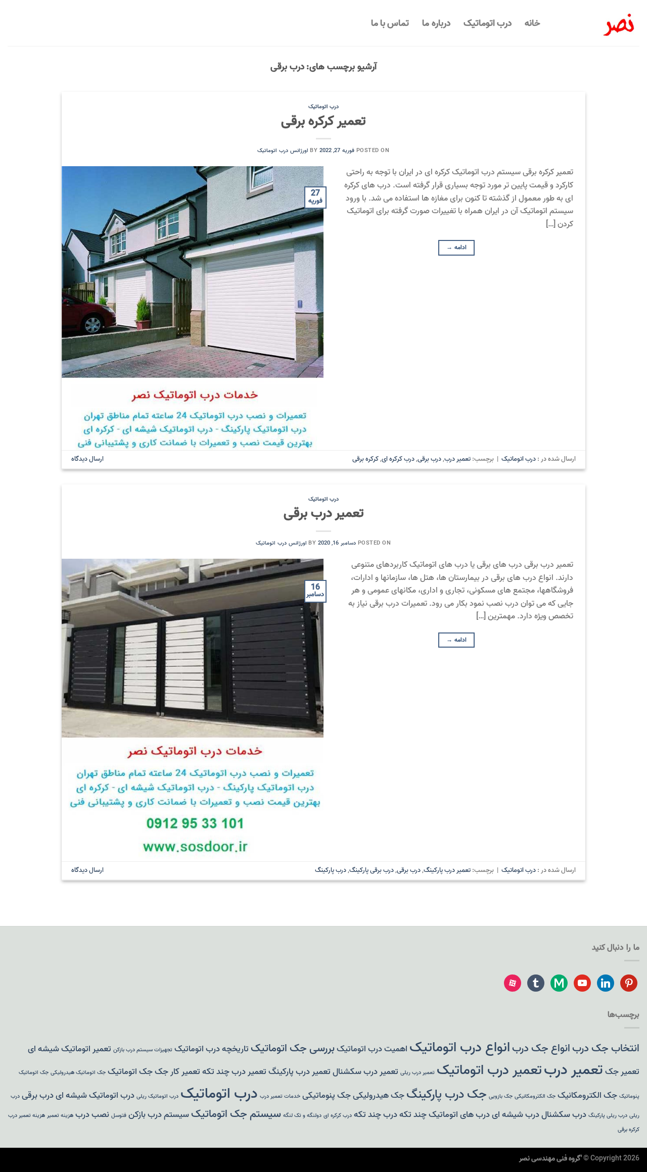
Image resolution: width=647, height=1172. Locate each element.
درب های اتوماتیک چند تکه (444, 1114)
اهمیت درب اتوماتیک (372, 1049)
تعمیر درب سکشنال (365, 1072)
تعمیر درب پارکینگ (447, 870)
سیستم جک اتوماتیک (236, 1114)
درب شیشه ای (515, 1114)
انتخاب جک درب (605, 1048)
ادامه (456, 247)
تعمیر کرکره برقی (323, 121)
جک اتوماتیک (130, 1072)
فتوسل (118, 1115)
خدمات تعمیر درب (280, 1096)
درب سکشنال (563, 1114)
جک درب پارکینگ (446, 1094)
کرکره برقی (365, 459)
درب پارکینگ (330, 870)
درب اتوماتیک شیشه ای (95, 1095)
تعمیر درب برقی (324, 513)
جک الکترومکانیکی (535, 1096)
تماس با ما (390, 23)
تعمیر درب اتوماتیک (489, 1070)
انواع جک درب (541, 1048)
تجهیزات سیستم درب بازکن (142, 1050)
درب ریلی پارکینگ (607, 1115)
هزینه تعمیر (60, 1115)
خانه (532, 23)
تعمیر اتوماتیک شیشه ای (69, 1049)
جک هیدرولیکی (378, 1095)
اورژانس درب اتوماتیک (282, 150)
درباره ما (436, 23)
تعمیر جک (622, 1072)
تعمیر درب (457, 459)
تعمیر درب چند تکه (234, 1072)
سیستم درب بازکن (158, 1114)
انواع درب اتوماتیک (459, 1047)
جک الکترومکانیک (587, 1095)
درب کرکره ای (398, 459)
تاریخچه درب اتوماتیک (211, 1049)
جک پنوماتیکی (326, 1095)
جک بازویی (501, 1096)
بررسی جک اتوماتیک (293, 1048)
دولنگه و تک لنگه (302, 1115)
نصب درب (92, 1114)
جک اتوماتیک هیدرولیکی (78, 1072)
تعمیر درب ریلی (417, 1072)
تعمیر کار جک (177, 1072)
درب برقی (429, 459)
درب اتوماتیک (488, 23)
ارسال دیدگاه (87, 459)
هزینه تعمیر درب (26, 1115)
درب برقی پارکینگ (371, 870)
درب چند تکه (375, 1114)
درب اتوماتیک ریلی (157, 1096)
